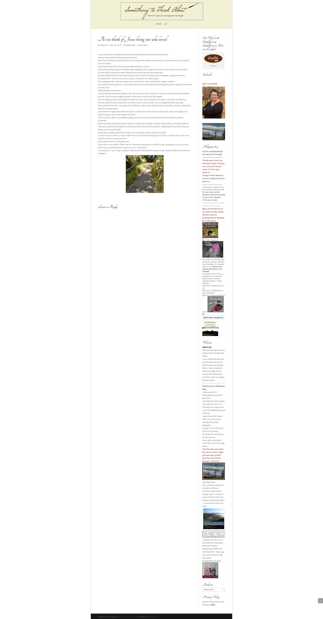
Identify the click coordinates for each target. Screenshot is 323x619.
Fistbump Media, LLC (128, 617)
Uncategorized (129, 45)
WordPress (153, 617)
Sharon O (104, 45)
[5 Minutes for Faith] (210, 237)
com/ (205, 311)
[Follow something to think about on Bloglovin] (213, 318)
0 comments (142, 45)
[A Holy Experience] (210, 240)
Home (158, 24)
